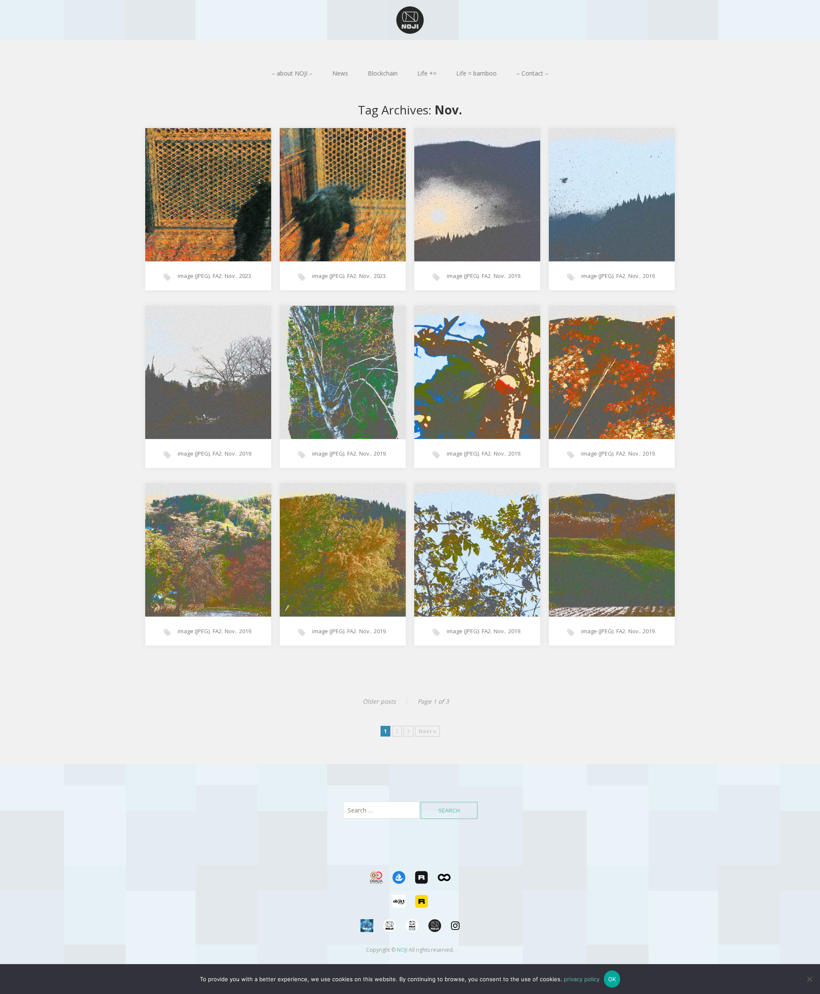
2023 (245, 276)
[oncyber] (444, 886)
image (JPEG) (194, 276)
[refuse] (809, 979)
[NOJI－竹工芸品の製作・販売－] (390, 934)
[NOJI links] (367, 934)
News (340, 73)
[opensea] (399, 886)
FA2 (217, 276)
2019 (514, 276)
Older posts (379, 701)
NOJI (402, 949)
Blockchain (383, 73)
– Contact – (532, 73)
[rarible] (422, 886)
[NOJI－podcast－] (412, 934)
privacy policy (582, 979)
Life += (426, 73)
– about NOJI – (292, 73)
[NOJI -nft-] (410, 20)
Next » (427, 731)
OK (612, 979)
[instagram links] (455, 934)
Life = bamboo (476, 73)
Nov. (230, 276)
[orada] (377, 886)
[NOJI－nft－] (435, 934)
